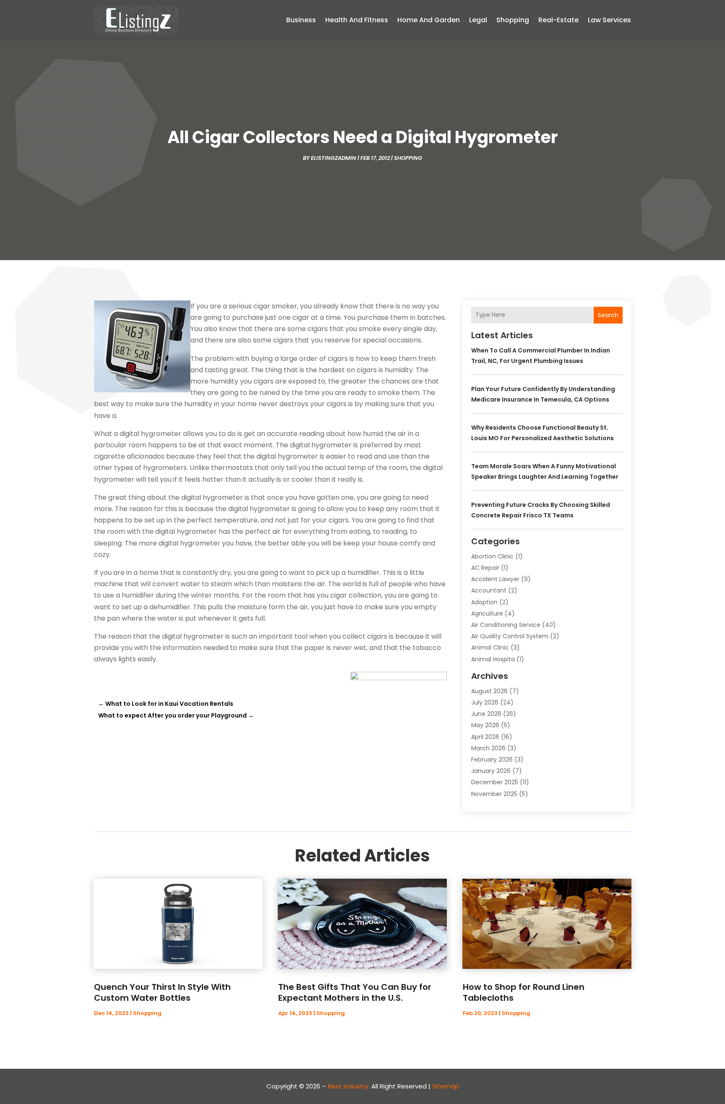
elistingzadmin (333, 158)
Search (608, 315)
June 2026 (486, 714)
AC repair (485, 568)
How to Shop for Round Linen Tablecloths (523, 992)
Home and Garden (428, 20)
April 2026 (485, 737)
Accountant (488, 590)
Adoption (484, 602)
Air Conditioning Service (505, 625)
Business (301, 20)
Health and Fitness (356, 20)
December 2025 (494, 782)
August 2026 (489, 691)
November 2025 (494, 794)
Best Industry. (349, 1086)
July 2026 (484, 702)
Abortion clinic (492, 556)
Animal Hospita (493, 659)
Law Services (609, 20)
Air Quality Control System (509, 636)
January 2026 (491, 771)
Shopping (512, 20)
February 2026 (492, 759)
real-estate (558, 20)
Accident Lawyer (495, 579)
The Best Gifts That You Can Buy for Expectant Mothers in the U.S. (354, 992)
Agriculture (487, 613)
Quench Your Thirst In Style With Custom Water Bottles (162, 992)
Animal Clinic (490, 647)
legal (478, 20)
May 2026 (485, 725)
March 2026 (488, 748)
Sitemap (445, 1086)
